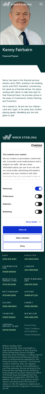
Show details (31, 222)
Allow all (22, 230)
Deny (22, 246)
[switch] (38, 196)
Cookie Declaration (32, 335)
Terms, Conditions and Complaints (32, 329)
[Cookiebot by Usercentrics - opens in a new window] (31, 145)
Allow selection (22, 238)
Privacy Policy (30, 325)
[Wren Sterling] (17, 4)
